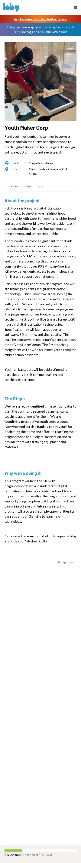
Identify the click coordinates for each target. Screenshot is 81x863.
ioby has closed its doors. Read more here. (40, 19)
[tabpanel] (40, 374)
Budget (62, 562)
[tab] (13, 186)
